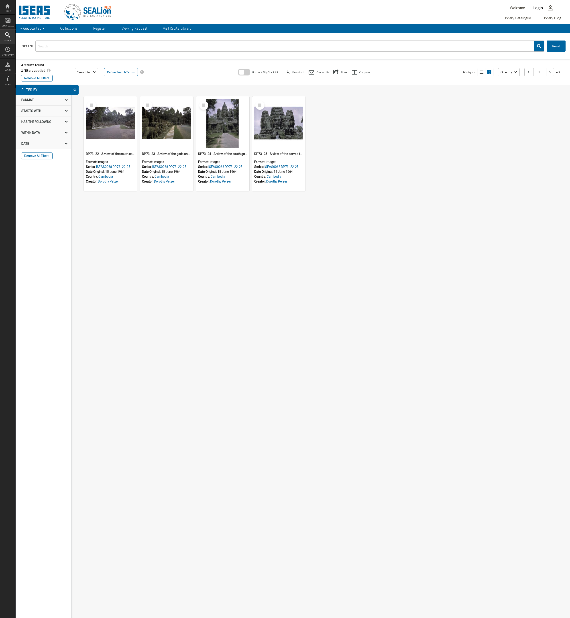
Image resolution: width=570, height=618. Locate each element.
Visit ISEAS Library (177, 28)
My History (8, 55)
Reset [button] (556, 46)
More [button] (7, 84)
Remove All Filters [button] (36, 78)
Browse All (8, 25)
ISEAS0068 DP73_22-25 (113, 167)
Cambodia (105, 176)
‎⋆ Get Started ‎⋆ (32, 28)
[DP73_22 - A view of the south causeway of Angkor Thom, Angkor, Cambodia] (110, 123)
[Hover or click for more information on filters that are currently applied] (49, 70)
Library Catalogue (517, 18)
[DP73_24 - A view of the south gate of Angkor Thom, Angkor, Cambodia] (222, 123)
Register (99, 28)
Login (8, 69)
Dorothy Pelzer (108, 181)
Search (8, 40)
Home (8, 11)
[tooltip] (142, 72)
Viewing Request (134, 28)
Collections (68, 28)
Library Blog (551, 18)
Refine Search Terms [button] (121, 72)
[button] (539, 46)
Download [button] (294, 72)
